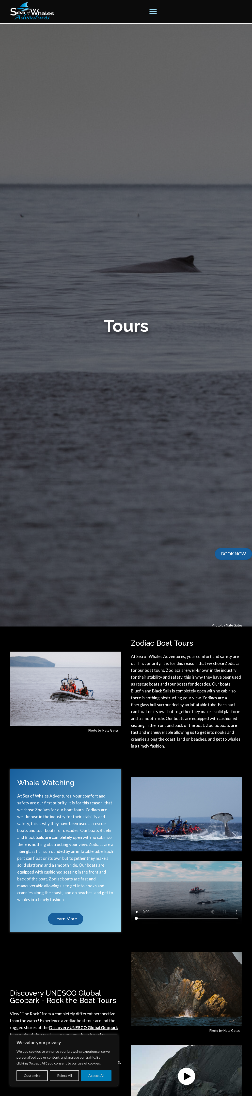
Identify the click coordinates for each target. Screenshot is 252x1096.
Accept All (96, 1075)
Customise (32, 1075)
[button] (153, 12)
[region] (64, 1060)
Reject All (64, 1075)
